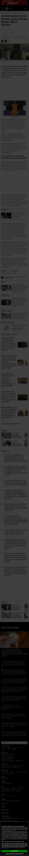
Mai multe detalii (13, 830)
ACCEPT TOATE (14, 851)
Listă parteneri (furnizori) (5, 848)
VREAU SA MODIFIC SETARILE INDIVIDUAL (14, 853)
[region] (14, 839)
